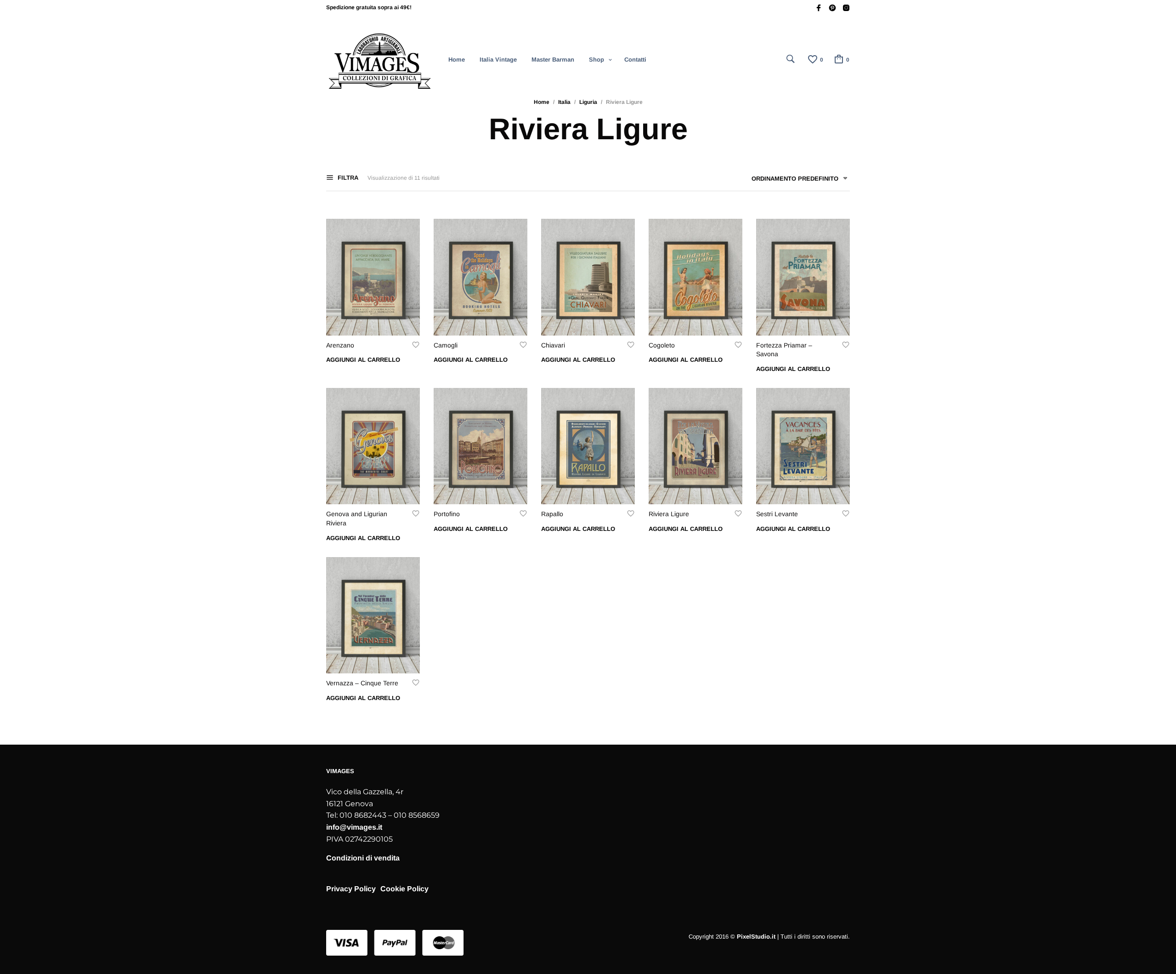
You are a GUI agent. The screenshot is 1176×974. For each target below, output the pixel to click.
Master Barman (552, 59)
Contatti (635, 59)
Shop (596, 59)
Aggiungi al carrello (363, 360)
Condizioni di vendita (363, 858)
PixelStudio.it (756, 936)
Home (456, 59)
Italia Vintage (498, 59)
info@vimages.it (354, 827)
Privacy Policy (351, 889)
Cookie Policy (404, 889)
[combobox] (796, 180)
